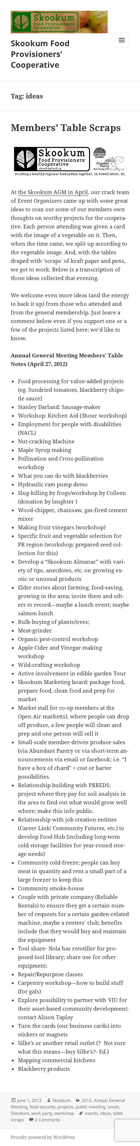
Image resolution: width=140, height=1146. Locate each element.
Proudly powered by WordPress (43, 1137)
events (91, 1113)
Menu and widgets (122, 47)
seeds (113, 1107)
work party (41, 1113)
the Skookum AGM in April (53, 192)
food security (42, 1107)
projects (65, 1107)
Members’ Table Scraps (66, 127)
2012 (86, 1100)
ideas (105, 1113)
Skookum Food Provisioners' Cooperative (40, 54)
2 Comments (47, 1120)
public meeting (90, 1107)
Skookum (61, 1100)
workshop (64, 1113)
